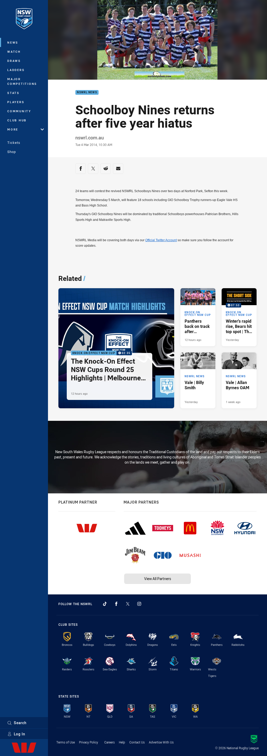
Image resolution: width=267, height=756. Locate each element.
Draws (14, 61)
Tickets (13, 142)
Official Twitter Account (161, 240)
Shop (11, 151)
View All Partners (157, 578)
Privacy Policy (88, 742)
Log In (19, 733)
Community (19, 111)
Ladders (16, 70)
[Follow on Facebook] (116, 604)
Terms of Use (65, 742)
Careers (109, 742)
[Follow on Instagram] (139, 604)
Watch (14, 52)
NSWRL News (87, 92)
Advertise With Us (161, 742)
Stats (13, 93)
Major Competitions (22, 81)
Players (15, 102)
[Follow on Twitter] (128, 604)
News (12, 42)
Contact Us (137, 742)
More (12, 129)
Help (122, 742)
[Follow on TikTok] (105, 604)
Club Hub (17, 120)
